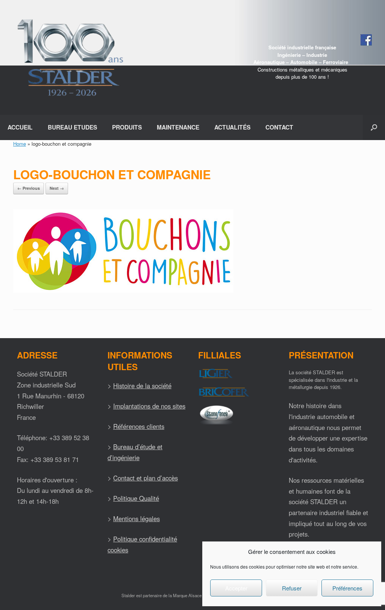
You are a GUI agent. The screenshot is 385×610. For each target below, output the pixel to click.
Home (19, 143)
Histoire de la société (142, 385)
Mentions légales (136, 518)
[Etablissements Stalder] (69, 57)
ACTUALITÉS (232, 127)
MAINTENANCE (178, 127)
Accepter (236, 588)
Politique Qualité (136, 498)
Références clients (138, 426)
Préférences (347, 588)
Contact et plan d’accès (145, 477)
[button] (374, 127)
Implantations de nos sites (149, 405)
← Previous (28, 188)
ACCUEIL (20, 127)
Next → (57, 188)
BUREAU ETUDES (72, 127)
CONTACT (279, 127)
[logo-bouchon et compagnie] (123, 290)
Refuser (292, 588)
